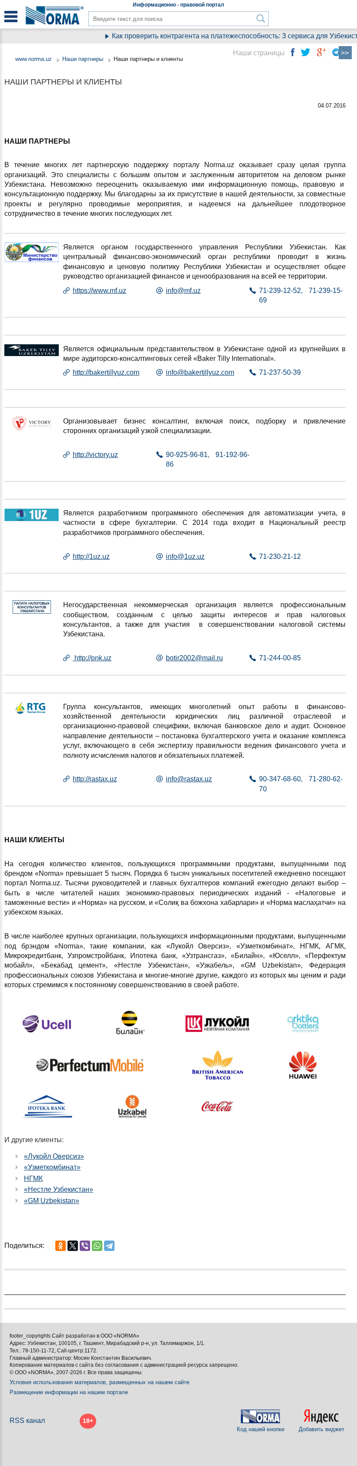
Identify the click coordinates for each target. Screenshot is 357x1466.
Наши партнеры (82, 59)
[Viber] (85, 1246)
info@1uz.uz (185, 556)
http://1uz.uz (91, 556)
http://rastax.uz (95, 779)
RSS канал (27, 1420)
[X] (72, 1246)
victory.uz (103, 454)
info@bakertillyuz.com (200, 372)
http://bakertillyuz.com (106, 372)
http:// (81, 454)
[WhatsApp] (97, 1246)
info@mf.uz (183, 290)
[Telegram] (109, 1246)
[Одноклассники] (60, 1246)
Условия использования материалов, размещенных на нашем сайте (99, 1382)
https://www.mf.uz (99, 290)
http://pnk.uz (92, 658)
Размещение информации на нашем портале (69, 1392)
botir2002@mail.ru (194, 658)
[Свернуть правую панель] (345, 52)
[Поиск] (261, 18)
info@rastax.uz (189, 779)
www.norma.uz (33, 59)
